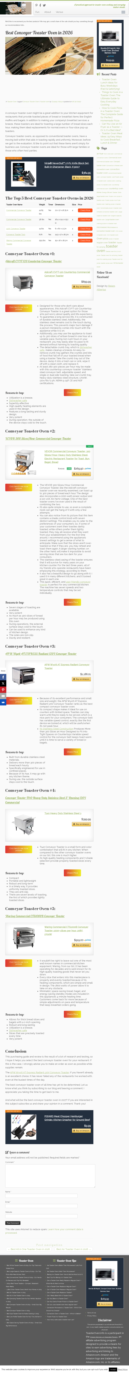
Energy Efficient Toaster (109, 192)
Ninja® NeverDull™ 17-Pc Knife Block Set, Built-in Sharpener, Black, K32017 (66, 165)
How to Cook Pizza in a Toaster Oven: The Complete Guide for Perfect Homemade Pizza (112, 114)
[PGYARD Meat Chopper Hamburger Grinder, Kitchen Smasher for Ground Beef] (23, 1127)
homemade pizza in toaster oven (111, 208)
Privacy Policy (91, 1316)
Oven (100, 238)
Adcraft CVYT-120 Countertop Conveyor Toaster (33, 261)
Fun (37, 12)
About (47, 12)
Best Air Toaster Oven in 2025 (16, 1292)
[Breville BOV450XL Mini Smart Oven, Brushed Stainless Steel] (110, 34)
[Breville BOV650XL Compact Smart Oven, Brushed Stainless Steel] (105, 1273)
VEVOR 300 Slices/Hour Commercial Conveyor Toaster (38, 438)
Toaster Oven (12, 102)
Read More (122, 1369)
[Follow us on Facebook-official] (41, 5)
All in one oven (109, 154)
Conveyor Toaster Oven (31, 102)
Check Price (72, 392)
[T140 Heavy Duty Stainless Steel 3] (23, 824)
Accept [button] (113, 1369)
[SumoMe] (3, 702)
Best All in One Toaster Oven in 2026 (29, 1249)
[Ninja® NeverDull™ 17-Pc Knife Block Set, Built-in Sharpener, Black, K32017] (23, 174)
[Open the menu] (123, 12)
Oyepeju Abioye (57, 102)
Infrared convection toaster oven (107, 212)
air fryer (100, 154)
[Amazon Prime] (87, 468)
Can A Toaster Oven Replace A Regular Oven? (61, 1289)
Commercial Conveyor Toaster (18, 210)
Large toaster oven (112, 219)
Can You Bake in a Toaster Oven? (57, 1298)
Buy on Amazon (82, 178)
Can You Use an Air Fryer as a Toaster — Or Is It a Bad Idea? (111, 126)
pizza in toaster (114, 239)
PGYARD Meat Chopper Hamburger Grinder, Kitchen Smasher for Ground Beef (67, 1118)
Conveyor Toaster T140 (15, 235)
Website (8, 1212)
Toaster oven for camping (109, 255)
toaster (112, 242)
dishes (99, 192)
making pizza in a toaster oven (107, 223)
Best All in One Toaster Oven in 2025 (18, 1295)
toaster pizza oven (107, 263)
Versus (59, 12)
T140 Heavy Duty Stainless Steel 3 (62, 813)
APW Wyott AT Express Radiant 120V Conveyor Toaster (39, 1072)
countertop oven (116, 188)
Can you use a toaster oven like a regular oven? (62, 1304)
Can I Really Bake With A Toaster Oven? (59, 1295)
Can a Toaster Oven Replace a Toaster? (59, 1292)
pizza (105, 238)
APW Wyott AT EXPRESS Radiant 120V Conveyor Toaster (41, 653)
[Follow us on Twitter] (45, 5)
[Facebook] (3, 677)
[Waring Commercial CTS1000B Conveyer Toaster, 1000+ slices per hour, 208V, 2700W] (23, 937)
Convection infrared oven (114, 165)
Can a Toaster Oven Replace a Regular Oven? (61, 1286)
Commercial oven (115, 158)
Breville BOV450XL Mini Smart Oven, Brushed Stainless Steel (110, 50)
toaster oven (45, 102)
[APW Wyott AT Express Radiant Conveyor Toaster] (23, 675)
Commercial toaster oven (105, 161)
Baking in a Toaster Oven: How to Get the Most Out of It (65, 1274)
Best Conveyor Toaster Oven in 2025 (18, 1310)
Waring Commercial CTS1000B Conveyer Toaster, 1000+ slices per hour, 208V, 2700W (66, 931)
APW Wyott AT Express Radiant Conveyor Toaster (66, 666)
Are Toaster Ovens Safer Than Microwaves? (61, 1271)
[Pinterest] (3, 690)
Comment (10, 1162)
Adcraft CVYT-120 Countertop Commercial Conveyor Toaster (67, 274)
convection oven (103, 169)
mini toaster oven (112, 235)
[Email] (3, 696)
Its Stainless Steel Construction (56, 728)
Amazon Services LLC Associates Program (104, 1337)
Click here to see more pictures (18, 308)
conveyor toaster (106, 177)
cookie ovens (111, 181)
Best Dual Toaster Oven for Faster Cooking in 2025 (23, 1314)
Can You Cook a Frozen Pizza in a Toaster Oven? (62, 1301)
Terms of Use (91, 1313)
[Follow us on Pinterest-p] (37, 5)
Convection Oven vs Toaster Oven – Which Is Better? (64, 1314)
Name (8, 1192)
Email (8, 1202)
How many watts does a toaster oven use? (60, 1320)
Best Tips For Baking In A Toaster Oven (59, 1277)
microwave (102, 227)
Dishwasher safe (18, 400)
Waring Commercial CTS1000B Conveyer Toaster (35, 916)
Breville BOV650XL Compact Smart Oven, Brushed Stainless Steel (105, 1290)
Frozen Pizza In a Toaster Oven (57, 1317)
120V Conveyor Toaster (15, 229)
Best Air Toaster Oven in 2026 (73, 1249)
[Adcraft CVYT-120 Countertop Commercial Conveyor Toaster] (23, 283)
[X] (3, 683)
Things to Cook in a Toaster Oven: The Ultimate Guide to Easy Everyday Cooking (112, 98)
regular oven (102, 242)
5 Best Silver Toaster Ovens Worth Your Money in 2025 (24, 1289)
